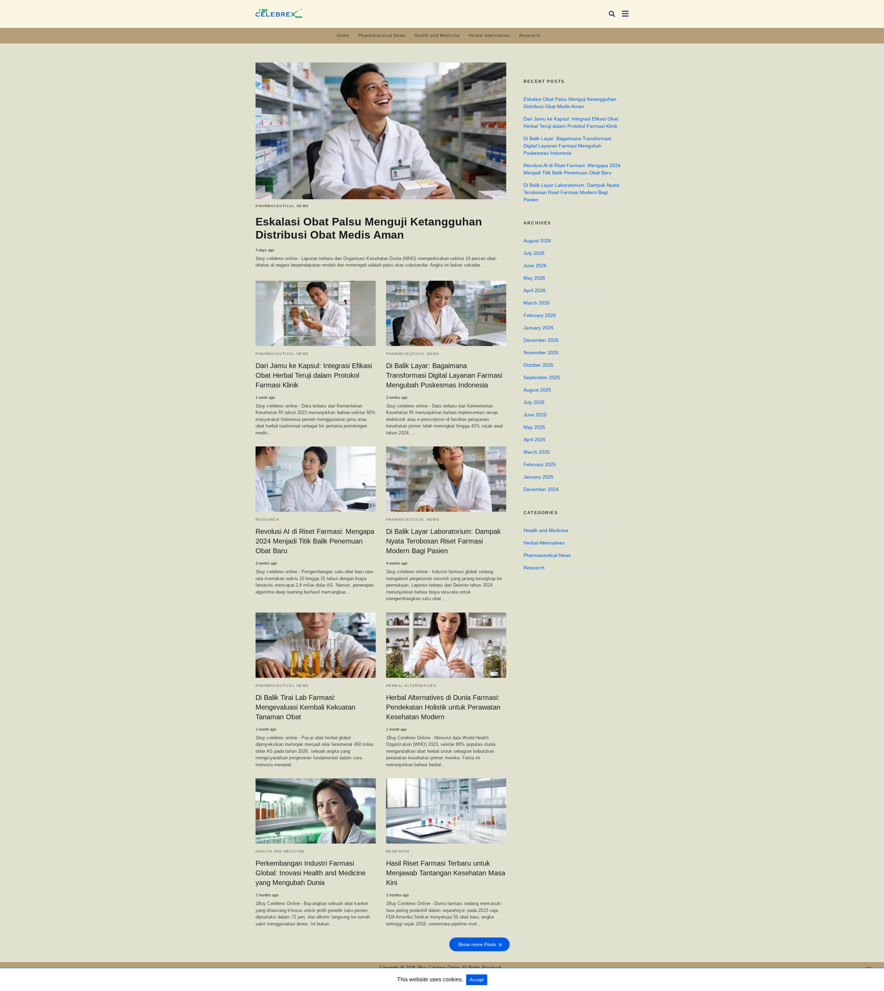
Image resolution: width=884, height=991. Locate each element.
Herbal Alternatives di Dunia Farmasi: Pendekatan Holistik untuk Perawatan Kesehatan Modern (443, 707)
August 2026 (537, 240)
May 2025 (534, 427)
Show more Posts (477, 944)
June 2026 (535, 265)
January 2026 (538, 327)
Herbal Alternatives (490, 35)
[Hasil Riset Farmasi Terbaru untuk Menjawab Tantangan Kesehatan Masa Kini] (446, 811)
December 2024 (541, 489)
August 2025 (537, 390)
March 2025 (536, 452)
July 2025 (534, 402)
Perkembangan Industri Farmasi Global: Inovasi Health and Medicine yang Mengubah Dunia (311, 872)
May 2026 (534, 278)
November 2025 (541, 352)
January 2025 (538, 477)
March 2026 (536, 303)
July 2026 (534, 253)
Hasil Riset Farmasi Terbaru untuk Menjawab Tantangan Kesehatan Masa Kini (445, 872)
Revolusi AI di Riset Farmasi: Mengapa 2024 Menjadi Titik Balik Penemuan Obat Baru (315, 541)
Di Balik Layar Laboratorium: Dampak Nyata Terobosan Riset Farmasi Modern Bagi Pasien (443, 541)
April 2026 (534, 290)
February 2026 (539, 315)
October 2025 (538, 365)
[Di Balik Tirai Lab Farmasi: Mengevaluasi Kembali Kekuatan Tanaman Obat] (316, 645)
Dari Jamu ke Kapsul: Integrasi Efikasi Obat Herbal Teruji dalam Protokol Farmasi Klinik (314, 375)
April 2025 (534, 439)
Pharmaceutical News (382, 35)
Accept (477, 979)
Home (343, 35)
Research (529, 35)
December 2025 (541, 340)
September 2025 (541, 377)
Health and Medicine (437, 35)
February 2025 (539, 464)
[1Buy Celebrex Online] (279, 13)
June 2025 (535, 414)
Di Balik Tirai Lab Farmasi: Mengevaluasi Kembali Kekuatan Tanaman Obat (305, 707)
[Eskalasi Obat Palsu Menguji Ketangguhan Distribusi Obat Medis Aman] (381, 130)
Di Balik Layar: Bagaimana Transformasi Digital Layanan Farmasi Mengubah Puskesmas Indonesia (444, 375)
